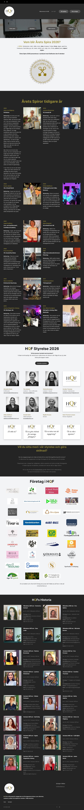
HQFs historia (51, 28)
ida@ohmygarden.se (31, 728)
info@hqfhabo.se (60, 786)
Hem (5, 802)
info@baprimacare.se (70, 710)
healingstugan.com (71, 768)
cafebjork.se (69, 747)
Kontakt (10, 802)
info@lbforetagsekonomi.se (33, 665)
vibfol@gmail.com (30, 712)
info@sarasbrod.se (30, 642)
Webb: (25, 770)
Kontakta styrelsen (42, 363)
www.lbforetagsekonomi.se (33, 663)
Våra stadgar (75, 11)
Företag (71, 28)
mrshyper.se (30, 770)
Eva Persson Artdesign (74, 663)
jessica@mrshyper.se (31, 774)
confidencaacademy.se (32, 746)
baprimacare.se (70, 708)
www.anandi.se (30, 685)
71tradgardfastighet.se (71, 685)
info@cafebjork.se (69, 749)
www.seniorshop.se (31, 708)
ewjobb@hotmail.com (70, 665)
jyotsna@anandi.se (30, 687)
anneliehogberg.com (71, 729)
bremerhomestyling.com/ (72, 640)
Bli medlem (63, 11)
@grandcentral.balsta (34, 727)
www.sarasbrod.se (31, 640)
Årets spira (12, 28)
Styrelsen (32, 28)
